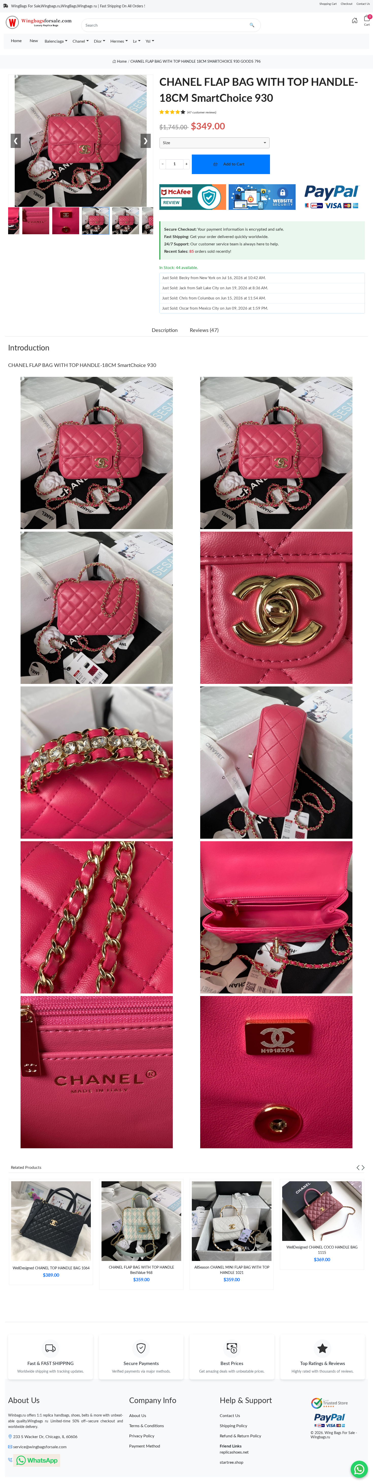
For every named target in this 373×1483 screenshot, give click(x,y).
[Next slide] (363, 1168)
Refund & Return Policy (240, 1436)
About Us (137, 1416)
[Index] (355, 20)
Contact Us (363, 4)
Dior (98, 41)
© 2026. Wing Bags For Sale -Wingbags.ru (334, 1435)
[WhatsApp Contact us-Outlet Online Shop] (359, 1469)
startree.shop (231, 1462)
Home (16, 41)
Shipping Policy (233, 1426)
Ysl (148, 41)
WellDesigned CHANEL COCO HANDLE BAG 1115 (322, 1250)
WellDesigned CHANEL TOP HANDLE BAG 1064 (51, 1268)
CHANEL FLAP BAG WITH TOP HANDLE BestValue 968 (141, 1270)
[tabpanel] (51, 1234)
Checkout (346, 4)
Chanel (79, 41)
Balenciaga (54, 41)
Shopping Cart (328, 4)
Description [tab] (165, 330)
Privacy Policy (141, 1436)
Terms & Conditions (146, 1426)
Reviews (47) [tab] (204, 330)
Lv (135, 41)
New (34, 41)
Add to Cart (233, 164)
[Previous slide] (358, 1168)
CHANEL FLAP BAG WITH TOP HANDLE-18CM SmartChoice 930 (82, 365)
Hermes (117, 41)
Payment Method (144, 1446)
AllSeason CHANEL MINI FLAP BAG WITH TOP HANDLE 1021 (231, 1270)
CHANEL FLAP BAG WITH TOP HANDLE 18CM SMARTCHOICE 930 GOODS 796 (195, 61)
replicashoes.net (234, 1452)
